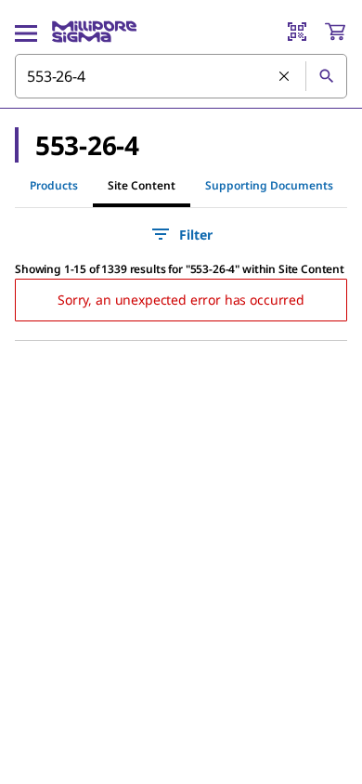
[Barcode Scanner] (297, 31)
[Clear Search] (285, 77)
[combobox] (181, 76)
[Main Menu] (26, 32)
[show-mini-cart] (335, 32)
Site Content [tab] (141, 185)
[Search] (325, 76)
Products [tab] (54, 185)
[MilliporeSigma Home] (94, 31)
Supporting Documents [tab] (269, 185)
